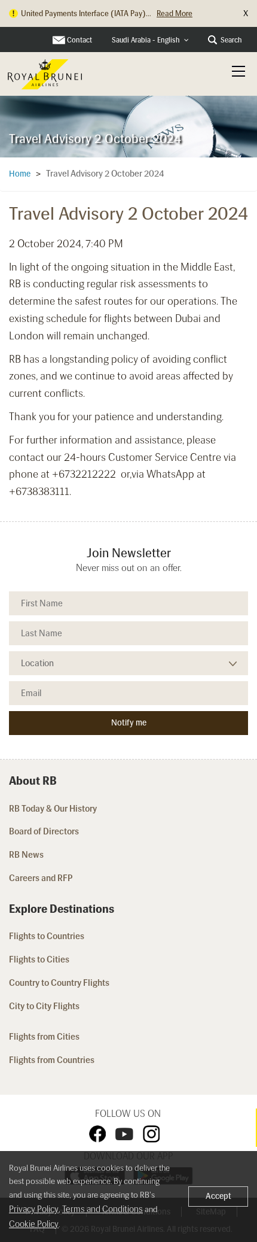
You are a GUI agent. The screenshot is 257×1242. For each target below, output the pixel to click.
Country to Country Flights (60, 982)
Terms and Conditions (102, 1209)
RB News (26, 854)
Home (19, 174)
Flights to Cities (39, 959)
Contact (79, 40)
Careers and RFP (41, 878)
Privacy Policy (34, 1209)
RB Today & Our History (53, 808)
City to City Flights (45, 1006)
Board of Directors (44, 831)
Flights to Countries (46, 936)
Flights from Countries (51, 1060)
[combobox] (150, 40)
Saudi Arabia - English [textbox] (146, 40)
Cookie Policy (34, 1224)
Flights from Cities (44, 1036)
